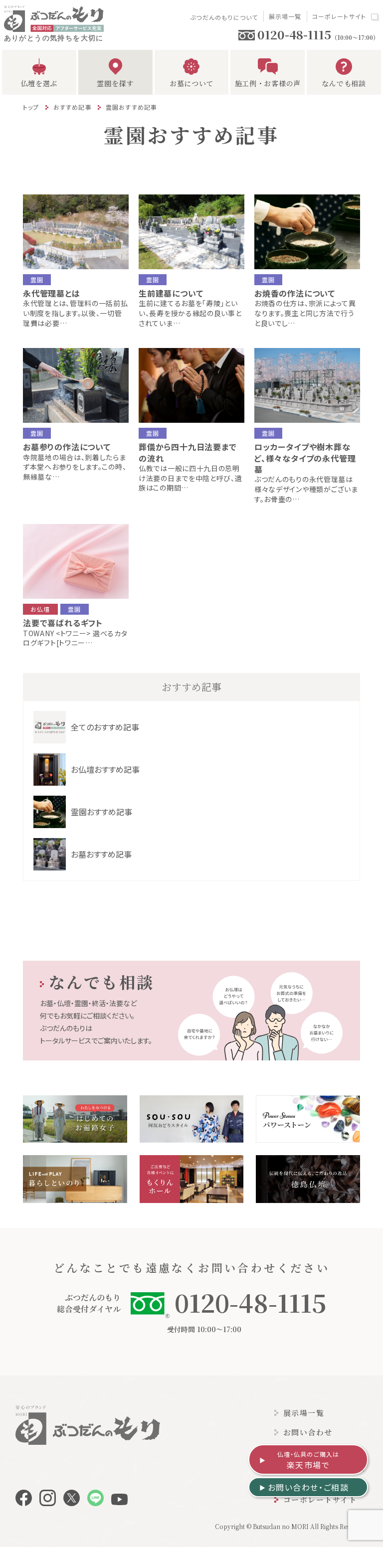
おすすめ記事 (72, 107)
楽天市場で (308, 1460)
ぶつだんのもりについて (224, 17)
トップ (31, 107)
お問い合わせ (308, 1432)
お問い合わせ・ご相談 (308, 1487)
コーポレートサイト (339, 16)
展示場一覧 (285, 16)
